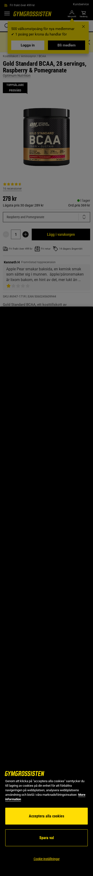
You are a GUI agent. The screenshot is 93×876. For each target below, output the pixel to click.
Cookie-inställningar (47, 859)
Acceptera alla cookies (46, 816)
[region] (46, 591)
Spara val (46, 838)
